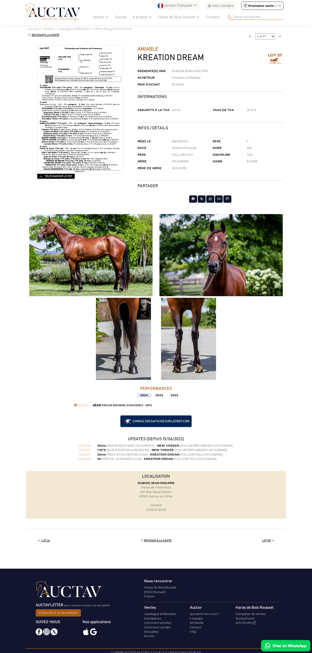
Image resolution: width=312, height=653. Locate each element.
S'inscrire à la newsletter (58, 613)
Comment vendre (157, 627)
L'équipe (196, 618)
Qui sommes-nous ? (204, 614)
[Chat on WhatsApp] (285, 645)
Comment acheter (158, 622)
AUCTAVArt (244, 622)
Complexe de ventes (250, 614)
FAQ (193, 631)
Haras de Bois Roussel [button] (177, 17)
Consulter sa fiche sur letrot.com (160, 421)
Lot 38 (266, 540)
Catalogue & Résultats (160, 614)
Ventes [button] (99, 17)
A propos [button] (140, 17)
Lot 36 (45, 540)
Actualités (151, 631)
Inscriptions (152, 618)
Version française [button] (178, 5)
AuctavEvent (244, 618)
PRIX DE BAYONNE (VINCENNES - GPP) (114, 405)
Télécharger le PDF (58, 176)
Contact (212, 17)
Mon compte (222, 6)
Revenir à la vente (45, 35)
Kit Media (197, 622)
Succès (121, 17)
